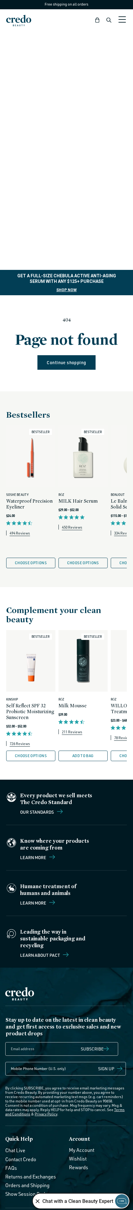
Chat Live (15, 1150)
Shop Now (66, 290)
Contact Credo (20, 1159)
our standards (37, 811)
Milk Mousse (72, 706)
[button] (97, 20)
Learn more (33, 857)
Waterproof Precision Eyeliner (29, 504)
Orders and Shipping (27, 1185)
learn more (33, 902)
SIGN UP (106, 1068)
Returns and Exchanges (30, 1177)
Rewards (78, 1167)
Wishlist (78, 1159)
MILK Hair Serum (78, 501)
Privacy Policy (46, 1114)
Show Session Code (26, 1194)
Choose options (31, 562)
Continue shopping (66, 362)
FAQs (11, 1168)
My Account (81, 1150)
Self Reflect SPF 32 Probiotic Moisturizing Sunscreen (30, 711)
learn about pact (40, 954)
